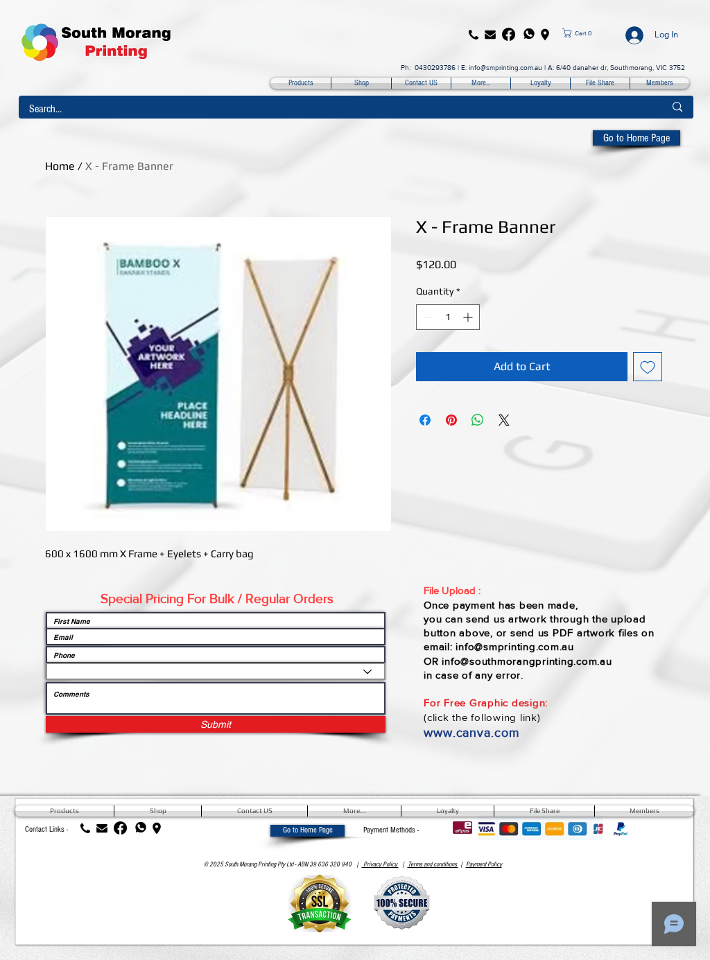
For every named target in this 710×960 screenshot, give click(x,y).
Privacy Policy (380, 864)
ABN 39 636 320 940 (324, 864)
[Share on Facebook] (425, 420)
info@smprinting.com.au (505, 67)
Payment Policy (484, 864)
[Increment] (469, 317)
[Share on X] (504, 420)
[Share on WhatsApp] (477, 420)
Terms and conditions (433, 864)
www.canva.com (472, 733)
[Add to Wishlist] (647, 366)
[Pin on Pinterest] (451, 420)
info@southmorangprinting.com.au (527, 661)
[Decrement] (426, 317)
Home (60, 166)
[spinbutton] (447, 317)
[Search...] (677, 107)
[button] (588, 32)
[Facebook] (508, 34)
